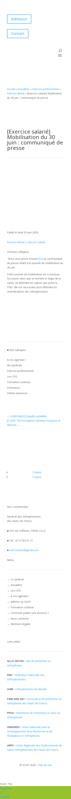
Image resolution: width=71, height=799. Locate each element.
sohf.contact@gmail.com (24, 550)
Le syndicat (17, 579)
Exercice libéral (15, 93)
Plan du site (45, 765)
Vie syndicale (14, 365)
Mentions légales (21, 624)
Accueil (11, 89)
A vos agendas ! (16, 359)
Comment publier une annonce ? (30, 613)
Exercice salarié (36, 242)
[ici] (41, 258)
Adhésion (19, 19)
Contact (17, 33)
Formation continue (18, 382)
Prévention (13, 387)
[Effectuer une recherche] (60, 50)
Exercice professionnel (45, 89)
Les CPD (12, 376)
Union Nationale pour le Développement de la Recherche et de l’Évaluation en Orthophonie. (29, 731)
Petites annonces (17, 393)
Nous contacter (20, 618)
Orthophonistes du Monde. (31, 689)
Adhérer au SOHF (21, 601)
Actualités (23, 89)
